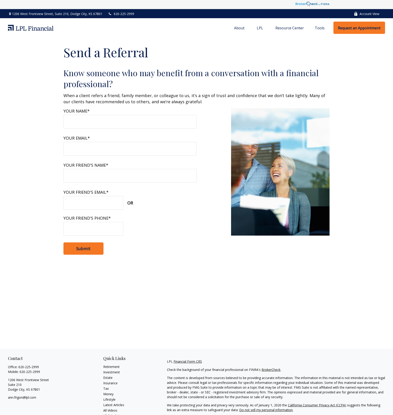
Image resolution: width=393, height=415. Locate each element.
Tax (106, 388)
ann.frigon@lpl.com (22, 397)
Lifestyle (109, 399)
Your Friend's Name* (85, 165)
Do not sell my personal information (266, 410)
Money (108, 394)
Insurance (110, 383)
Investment (111, 372)
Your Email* (76, 138)
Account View (369, 14)
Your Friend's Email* (85, 192)
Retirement (111, 367)
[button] (239, 28)
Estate (108, 377)
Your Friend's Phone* (87, 218)
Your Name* (76, 111)
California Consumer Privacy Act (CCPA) (317, 405)
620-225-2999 (124, 14)
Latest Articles (113, 405)
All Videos (110, 410)
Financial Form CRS (188, 361)
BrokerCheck (271, 369)
